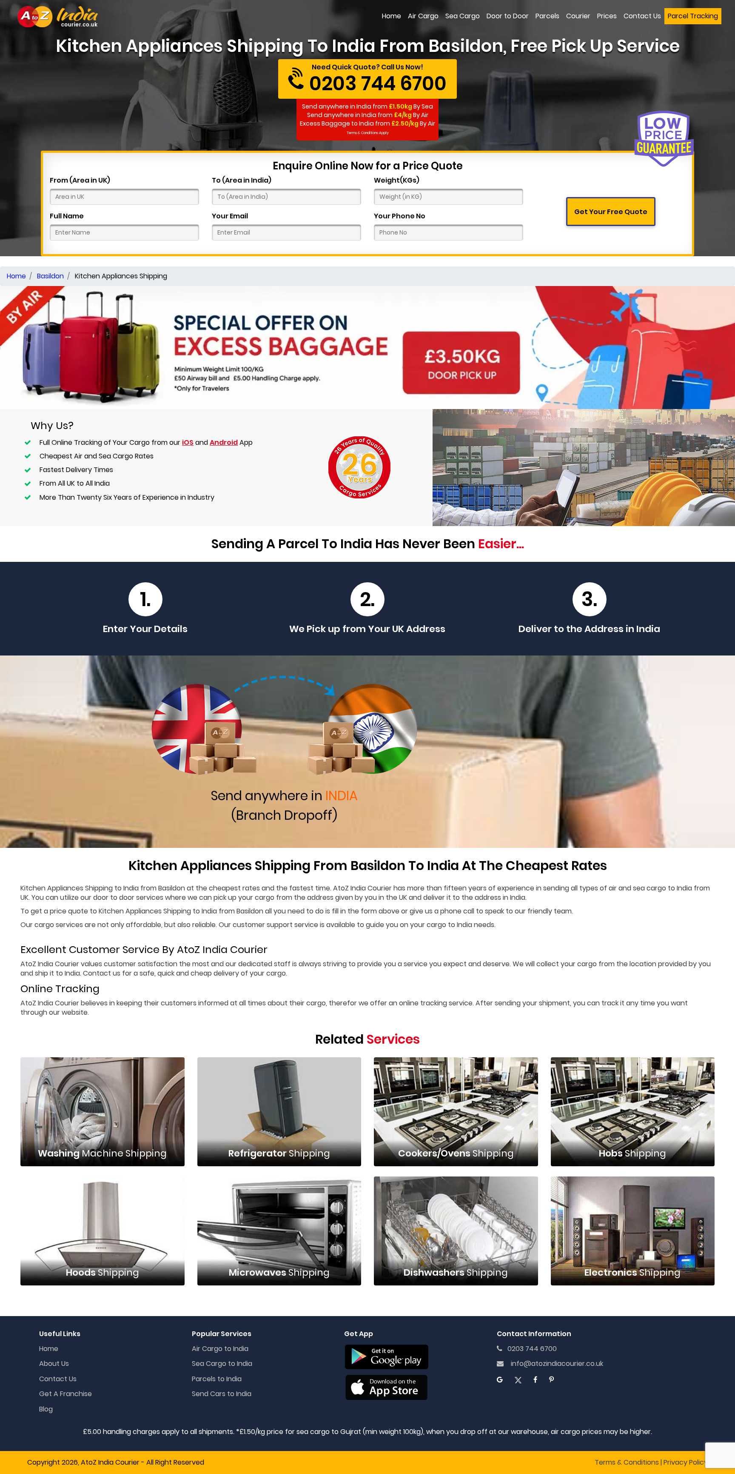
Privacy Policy (686, 1462)
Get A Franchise (65, 1394)
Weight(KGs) (396, 180)
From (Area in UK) (80, 180)
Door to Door (508, 16)
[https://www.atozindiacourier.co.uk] (58, 16)
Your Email (230, 216)
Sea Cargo (462, 16)
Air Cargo (423, 16)
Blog (46, 1409)
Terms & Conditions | (628, 1462)
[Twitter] (518, 1380)
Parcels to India (217, 1379)
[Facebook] (535, 1380)
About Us (54, 1363)
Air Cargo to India (220, 1349)
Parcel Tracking (693, 16)
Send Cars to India (221, 1394)
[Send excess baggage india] (367, 347)
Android (224, 442)
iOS (188, 442)
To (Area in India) (241, 180)
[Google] (500, 1380)
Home (391, 16)
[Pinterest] (551, 1380)
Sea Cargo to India (222, 1363)
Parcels (547, 16)
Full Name (67, 216)
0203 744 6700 (529, 1349)
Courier (578, 16)
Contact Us (642, 16)
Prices (607, 16)
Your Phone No (399, 216)
